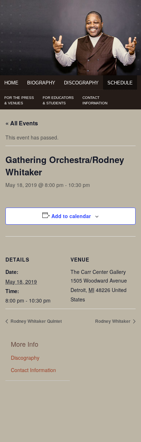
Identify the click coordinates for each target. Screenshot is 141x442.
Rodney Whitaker (113, 321)
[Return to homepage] (70, 18)
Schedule (120, 83)
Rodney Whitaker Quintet (35, 321)
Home (11, 83)
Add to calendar (71, 216)
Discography (81, 83)
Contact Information (33, 370)
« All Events (21, 123)
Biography (41, 83)
